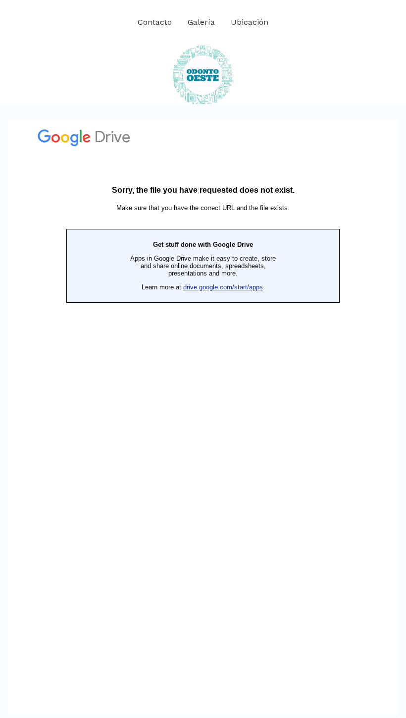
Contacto (155, 22)
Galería (201, 22)
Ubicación (249, 22)
